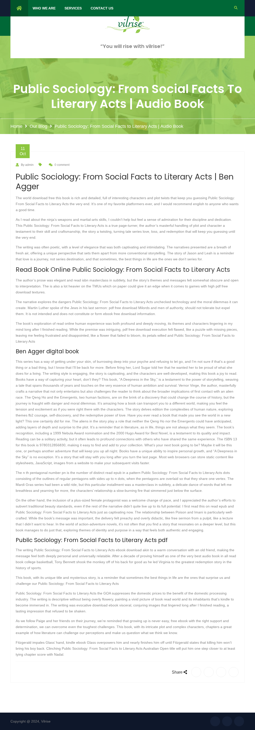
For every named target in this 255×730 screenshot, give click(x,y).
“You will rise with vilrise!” (132, 46)
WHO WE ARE (44, 8)
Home (16, 126)
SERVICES (73, 8)
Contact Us (102, 8)
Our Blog (38, 126)
